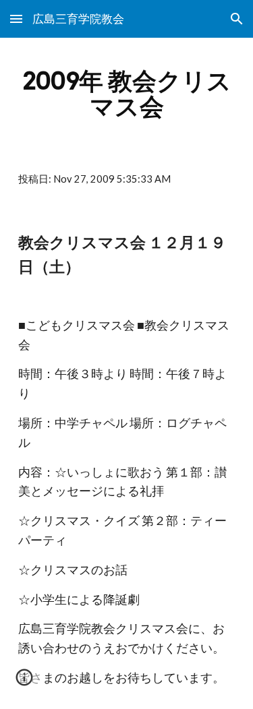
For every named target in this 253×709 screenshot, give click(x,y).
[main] (127, 93)
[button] (16, 18)
